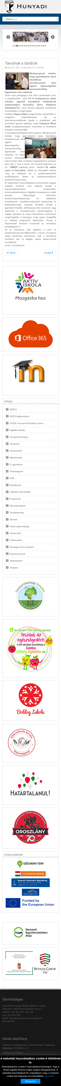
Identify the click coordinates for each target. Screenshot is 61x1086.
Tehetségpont (16, 471)
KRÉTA (13, 409)
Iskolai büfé (15, 533)
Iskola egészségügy (19, 526)
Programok (15, 499)
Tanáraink (14, 444)
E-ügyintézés (16, 464)
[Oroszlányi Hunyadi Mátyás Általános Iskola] (24, 6)
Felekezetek (16, 540)
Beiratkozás (15, 485)
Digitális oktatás (17, 430)
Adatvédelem (16, 560)
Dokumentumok (17, 554)
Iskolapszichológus (19, 437)
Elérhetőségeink (18, 505)
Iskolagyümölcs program (22, 547)
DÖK (12, 478)
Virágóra (14, 567)
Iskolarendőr (16, 450)
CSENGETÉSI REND (20, 492)
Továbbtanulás (17, 512)
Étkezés (14, 519)
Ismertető (49, 1076)
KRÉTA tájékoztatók (19, 416)
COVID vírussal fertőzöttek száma (26, 423)
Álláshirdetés (16, 457)
